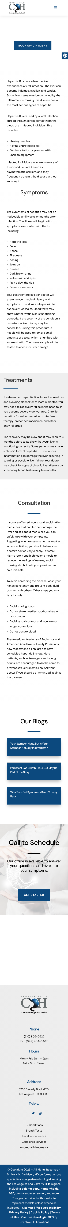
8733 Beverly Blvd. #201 (34, 1089)
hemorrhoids (49, 1188)
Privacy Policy (19, 1212)
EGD (11, 1193)
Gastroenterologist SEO (37, 1217)
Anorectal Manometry (34, 1147)
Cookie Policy (40, 1212)
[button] (65, 55)
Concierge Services (34, 1142)
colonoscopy (30, 1188)
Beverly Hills (42, 1184)
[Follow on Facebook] (26, 1113)
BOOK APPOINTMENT (32, 45)
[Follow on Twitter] (33, 1113)
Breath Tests (34, 1130)
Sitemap (27, 1208)
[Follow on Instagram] (40, 1113)
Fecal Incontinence (34, 1136)
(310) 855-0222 (34, 1036)
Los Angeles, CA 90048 (34, 1094)
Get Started (34, 895)
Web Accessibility (48, 1208)
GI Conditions (34, 1125)
